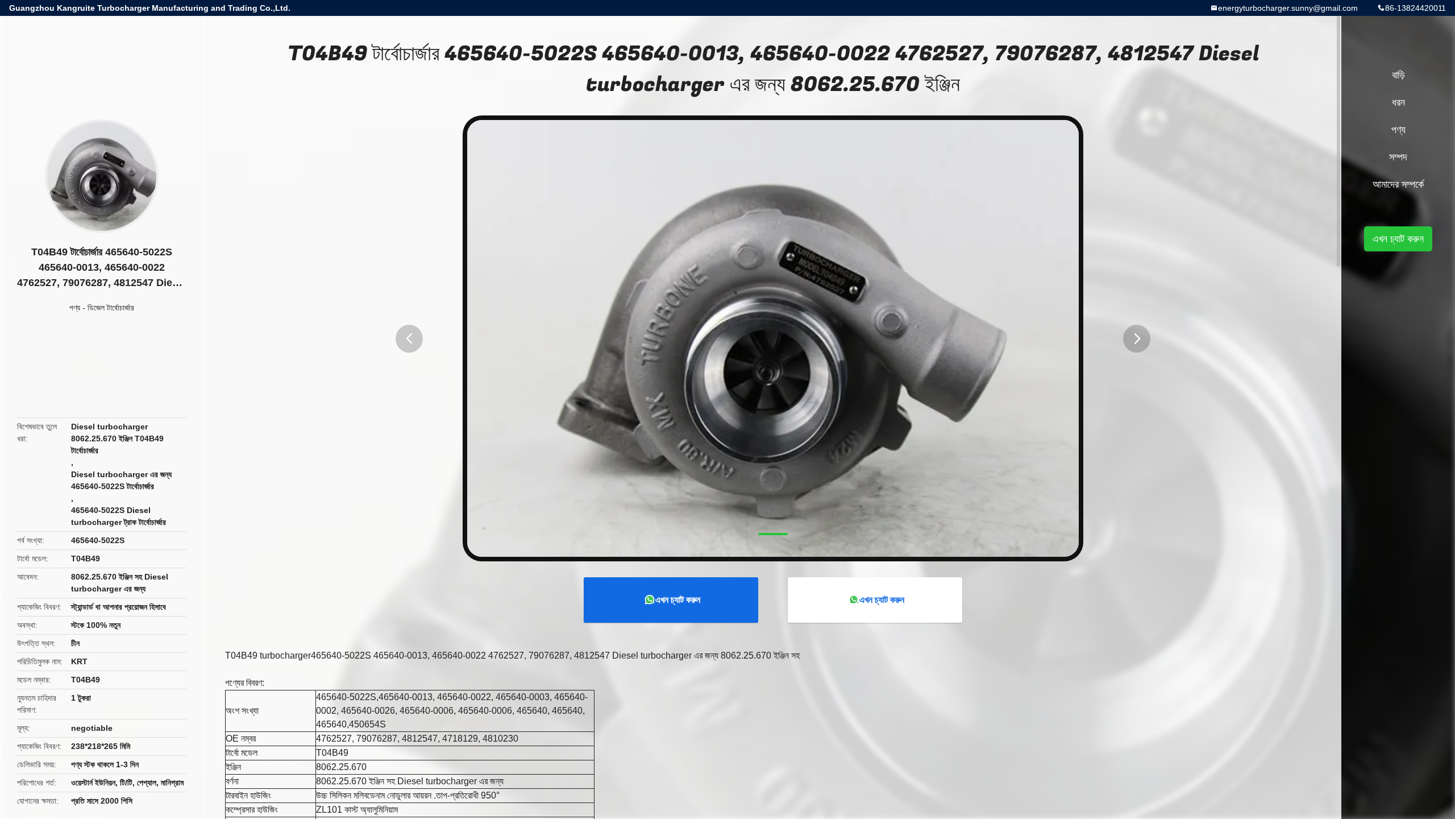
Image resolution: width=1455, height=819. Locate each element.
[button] (409, 339)
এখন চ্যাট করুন (677, 600)
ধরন (1398, 102)
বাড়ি (1398, 75)
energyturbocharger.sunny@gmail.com (1288, 8)
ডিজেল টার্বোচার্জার (111, 307)
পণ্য (74, 307)
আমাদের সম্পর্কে (1398, 184)
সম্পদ (1398, 157)
